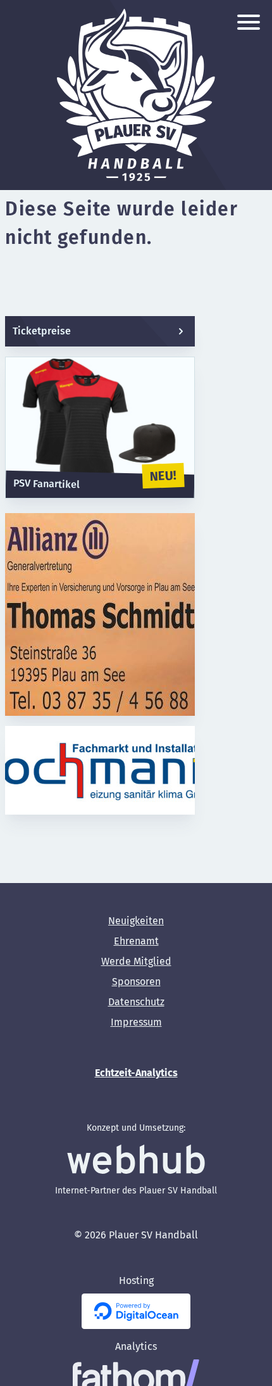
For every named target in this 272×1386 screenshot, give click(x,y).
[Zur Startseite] (136, 95)
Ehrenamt (136, 941)
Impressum (136, 1022)
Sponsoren (136, 982)
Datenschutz (136, 1002)
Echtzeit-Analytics (136, 1073)
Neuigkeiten (136, 921)
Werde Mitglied (136, 961)
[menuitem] (136, 921)
